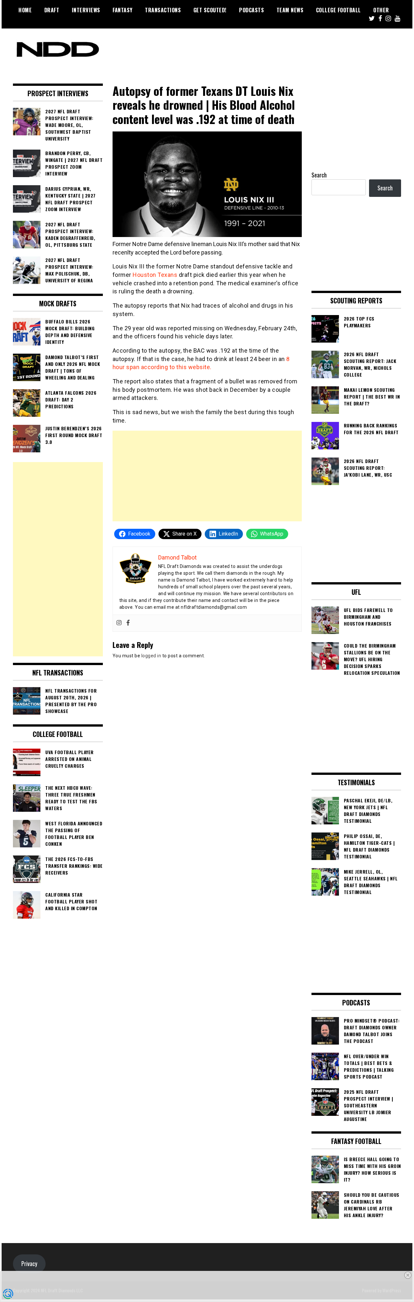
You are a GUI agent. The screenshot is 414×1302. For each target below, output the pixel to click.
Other (381, 10)
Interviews (86, 10)
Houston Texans (155, 274)
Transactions (163, 10)
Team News (290, 10)
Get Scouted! (210, 10)
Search (319, 175)
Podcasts (251, 10)
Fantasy (123, 10)
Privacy (29, 1263)
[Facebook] (128, 623)
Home (25, 10)
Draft (52, 10)
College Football (338, 10)
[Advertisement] (207, 476)
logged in (151, 655)
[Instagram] (119, 623)
